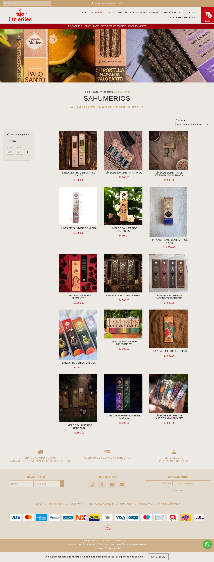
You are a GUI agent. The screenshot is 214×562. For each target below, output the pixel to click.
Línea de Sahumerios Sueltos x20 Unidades (169, 417)
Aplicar (27, 152)
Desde (10, 148)
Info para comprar (145, 12)
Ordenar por (181, 120)
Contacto (188, 12)
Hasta (18, 148)
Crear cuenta (101, 3)
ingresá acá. (116, 544)
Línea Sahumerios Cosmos (79, 362)
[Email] (122, 484)
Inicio (85, 12)
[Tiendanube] (107, 549)
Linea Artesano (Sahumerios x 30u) (169, 241)
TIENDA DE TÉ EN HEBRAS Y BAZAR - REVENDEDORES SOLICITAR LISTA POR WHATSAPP (107, 26)
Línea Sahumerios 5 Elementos (79, 296)
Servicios (169, 12)
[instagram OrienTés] (92, 484)
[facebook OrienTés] (102, 484)
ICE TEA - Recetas (184, 17)
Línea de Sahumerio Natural (124, 172)
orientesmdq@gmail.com (185, 483)
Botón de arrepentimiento (134, 544)
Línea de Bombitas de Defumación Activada (169, 174)
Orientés (121, 12)
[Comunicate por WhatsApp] (207, 544)
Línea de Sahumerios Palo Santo (78, 174)
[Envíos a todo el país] (40, 452)
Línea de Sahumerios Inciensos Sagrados (169, 296)
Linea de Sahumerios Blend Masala (123, 417)
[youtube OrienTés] (112, 484)
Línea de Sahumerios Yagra (78, 228)
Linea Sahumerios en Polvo (169, 351)
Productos (102, 12)
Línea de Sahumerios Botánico (124, 229)
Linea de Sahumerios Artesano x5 (124, 342)
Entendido (158, 556)
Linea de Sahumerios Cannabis (79, 426)
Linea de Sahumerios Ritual (124, 295)
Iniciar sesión (115, 3)
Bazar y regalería (103, 91)
